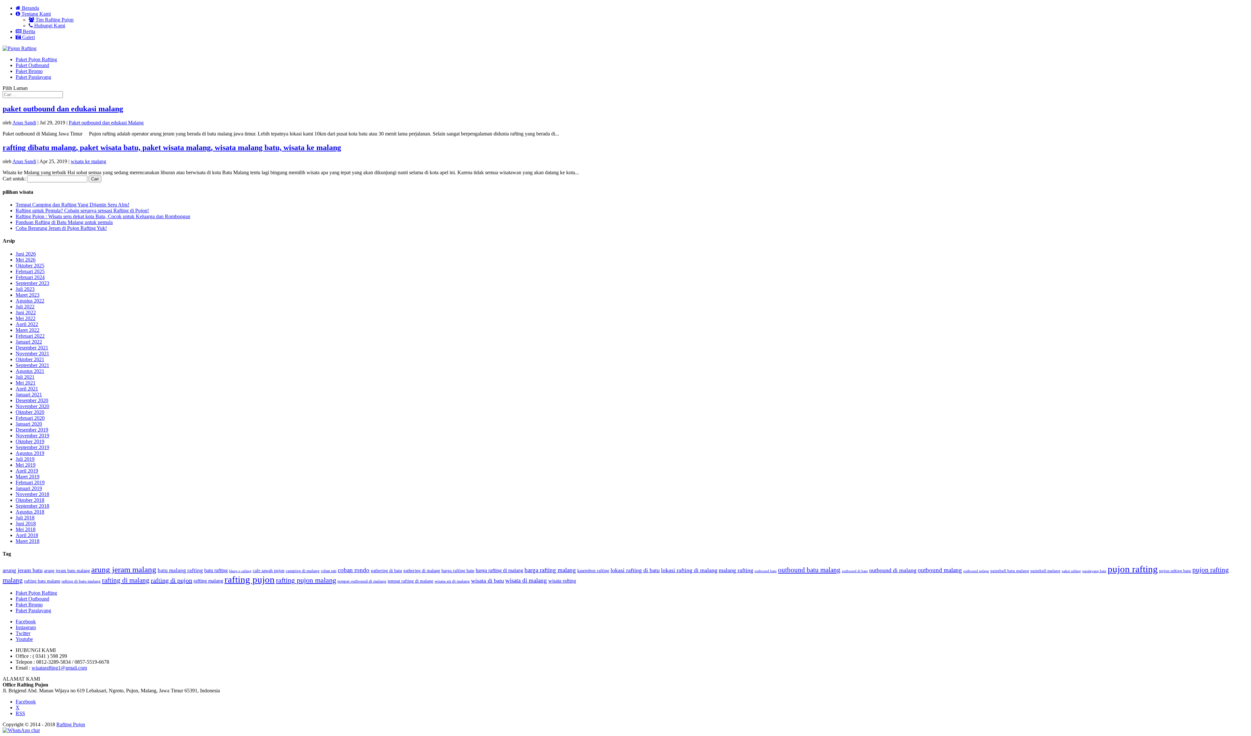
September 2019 (32, 447)
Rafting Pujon (70, 724)
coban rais (329, 571)
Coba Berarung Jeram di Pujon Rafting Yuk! (61, 228)
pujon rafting (1133, 569)
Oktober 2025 (30, 265)
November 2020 (32, 406)
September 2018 (32, 506)
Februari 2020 (30, 418)
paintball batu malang (1009, 571)
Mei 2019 (26, 465)
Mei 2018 (26, 529)
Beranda (30, 8)
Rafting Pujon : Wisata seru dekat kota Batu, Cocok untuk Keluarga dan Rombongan (103, 216)
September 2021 (32, 365)
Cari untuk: (14, 178)
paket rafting (1071, 571)
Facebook (26, 621)
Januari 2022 (29, 342)
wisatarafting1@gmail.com (59, 668)
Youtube (24, 639)
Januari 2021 (29, 394)
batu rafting (216, 570)
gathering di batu (386, 570)
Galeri (28, 37)
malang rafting (736, 570)
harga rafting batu (457, 570)
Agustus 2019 (30, 453)
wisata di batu (487, 580)
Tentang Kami (35, 14)
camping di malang (303, 570)
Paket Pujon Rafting (36, 59)
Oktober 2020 (30, 412)
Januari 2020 (29, 424)
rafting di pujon (171, 580)
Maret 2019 (27, 476)
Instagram (26, 627)
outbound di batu (855, 571)
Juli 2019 (25, 459)
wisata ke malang (88, 161)
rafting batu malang (42, 581)
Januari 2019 (29, 488)
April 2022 (27, 324)
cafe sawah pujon (268, 570)
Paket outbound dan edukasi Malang (106, 122)
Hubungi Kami (49, 25)
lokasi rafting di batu (635, 570)
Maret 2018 (27, 541)
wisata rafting (562, 581)
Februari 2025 (30, 271)
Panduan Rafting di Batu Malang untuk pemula (64, 222)
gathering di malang (421, 570)
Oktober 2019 (30, 441)
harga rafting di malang (499, 570)
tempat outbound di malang (362, 581)
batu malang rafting (180, 570)
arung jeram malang (123, 569)
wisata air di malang (452, 581)
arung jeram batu (23, 570)
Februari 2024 (30, 277)
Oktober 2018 (30, 500)
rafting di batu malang (81, 581)
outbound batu (766, 571)
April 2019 (27, 471)
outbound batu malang (809, 569)
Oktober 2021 (30, 359)
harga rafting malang (550, 570)
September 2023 (32, 283)
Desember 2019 (32, 429)
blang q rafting (240, 571)
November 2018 (32, 494)
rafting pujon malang (306, 580)
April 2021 (27, 388)
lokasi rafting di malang (689, 570)
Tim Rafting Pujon (54, 19)
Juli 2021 (25, 377)
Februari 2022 (30, 336)
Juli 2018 (25, 517)
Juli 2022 (25, 306)
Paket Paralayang (33, 77)
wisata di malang (526, 580)
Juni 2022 (26, 312)
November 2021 (32, 353)
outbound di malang (892, 570)
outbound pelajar (976, 571)
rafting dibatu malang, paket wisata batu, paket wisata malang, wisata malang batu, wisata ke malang (172, 147)
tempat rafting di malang (410, 581)
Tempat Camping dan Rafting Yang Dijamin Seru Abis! (72, 204)
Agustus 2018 (30, 512)
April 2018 (27, 535)
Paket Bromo (29, 71)
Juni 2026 (26, 254)
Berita (28, 31)
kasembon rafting (593, 570)
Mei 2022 (26, 318)
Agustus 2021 (30, 371)
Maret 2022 (27, 330)
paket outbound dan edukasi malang (63, 109)
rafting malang (208, 581)
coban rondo (353, 570)
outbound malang (940, 570)
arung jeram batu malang (67, 570)
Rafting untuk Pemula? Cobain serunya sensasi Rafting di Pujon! (82, 210)
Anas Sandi (24, 122)
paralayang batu (1094, 571)
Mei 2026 (26, 259)
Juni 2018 (26, 523)
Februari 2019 (30, 482)
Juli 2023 (25, 289)
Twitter (23, 633)
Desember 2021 (32, 347)
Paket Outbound (32, 65)
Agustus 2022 (30, 301)
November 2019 (32, 435)
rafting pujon (249, 579)
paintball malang (1045, 571)
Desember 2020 (32, 400)
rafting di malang (126, 580)
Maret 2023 (27, 295)
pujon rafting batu (1175, 571)
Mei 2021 (26, 383)
